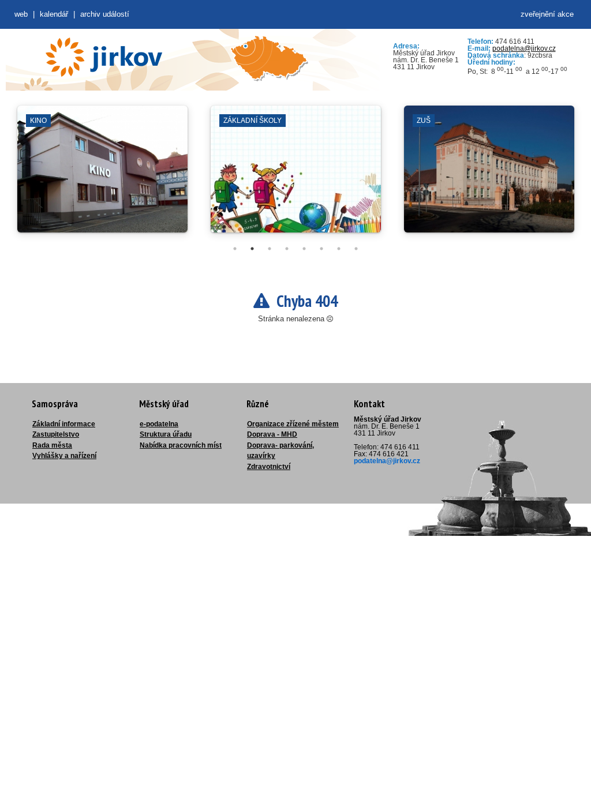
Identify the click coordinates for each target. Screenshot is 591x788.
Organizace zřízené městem (293, 424)
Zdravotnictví (268, 466)
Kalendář (54, 14)
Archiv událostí (104, 14)
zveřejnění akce (547, 14)
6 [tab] (321, 248)
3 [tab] (269, 248)
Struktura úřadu (166, 434)
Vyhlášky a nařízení (64, 455)
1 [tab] (235, 248)
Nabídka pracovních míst (181, 445)
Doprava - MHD (272, 434)
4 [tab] (287, 248)
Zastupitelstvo (55, 434)
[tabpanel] (102, 175)
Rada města (52, 445)
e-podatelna (159, 424)
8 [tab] (356, 248)
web (21, 14)
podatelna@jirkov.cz (524, 48)
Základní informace (63, 424)
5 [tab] (304, 248)
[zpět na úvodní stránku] (104, 57)
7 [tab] (339, 248)
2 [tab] (252, 248)
